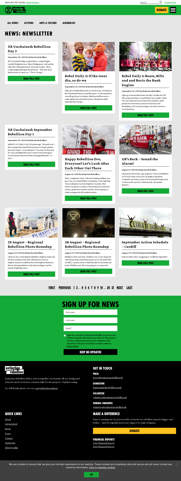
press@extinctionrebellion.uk (108, 377)
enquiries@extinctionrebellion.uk (109, 407)
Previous (65, 287)
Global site (10, 442)
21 (113, 287)
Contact (9, 438)
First (52, 287)
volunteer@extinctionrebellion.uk (110, 397)
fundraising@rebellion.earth (107, 387)
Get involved (11, 423)
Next (120, 287)
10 (101, 287)
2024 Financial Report (103, 446)
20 (108, 287)
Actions (29, 23)
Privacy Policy (73, 346)
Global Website (32, 2)
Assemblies (69, 23)
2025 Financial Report (103, 443)
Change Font (170, 2)
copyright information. (46, 388)
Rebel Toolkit (11, 447)
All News (12, 23)
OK (91, 474)
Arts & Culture (48, 23)
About (8, 419)
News (8, 428)
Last (129, 287)
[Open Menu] (173, 10)
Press (8, 433)
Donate (162, 10)
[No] (176, 464)
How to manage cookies (102, 467)
